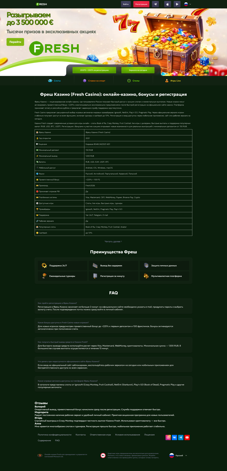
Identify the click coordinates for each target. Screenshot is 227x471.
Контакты (81, 434)
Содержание (44, 440)
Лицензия (149, 434)
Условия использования (127, 434)
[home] (41, 4)
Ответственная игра (100, 434)
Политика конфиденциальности (54, 434)
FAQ (57, 440)
